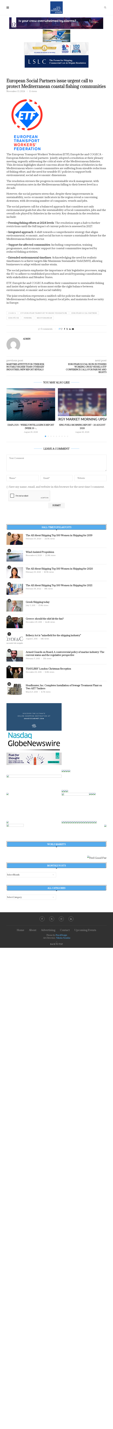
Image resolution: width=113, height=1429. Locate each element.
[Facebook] (42, 918)
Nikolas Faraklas (63, 938)
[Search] (105, 7)
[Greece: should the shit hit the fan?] (14, 622)
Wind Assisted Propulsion (40, 552)
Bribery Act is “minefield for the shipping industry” (53, 635)
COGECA (12, 313)
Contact (65, 930)
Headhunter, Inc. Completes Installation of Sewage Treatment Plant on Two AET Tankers (64, 687)
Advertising (48, 930)
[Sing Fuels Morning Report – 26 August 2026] (82, 404)
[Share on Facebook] (64, 329)
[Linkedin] (70, 918)
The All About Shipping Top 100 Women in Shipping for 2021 (59, 585)
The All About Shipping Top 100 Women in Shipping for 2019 (59, 535)
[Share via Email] (73, 329)
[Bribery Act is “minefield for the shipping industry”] (14, 639)
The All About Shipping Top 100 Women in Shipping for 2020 (59, 568)
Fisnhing (28, 318)
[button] (10, 412)
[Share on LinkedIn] (70, 329)
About (32, 930)
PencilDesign (61, 935)
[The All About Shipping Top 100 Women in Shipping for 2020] (14, 572)
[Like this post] (61, 329)
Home (20, 930)
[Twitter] (51, 918)
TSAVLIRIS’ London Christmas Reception (48, 668)
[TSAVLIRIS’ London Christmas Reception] (14, 672)
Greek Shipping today (37, 602)
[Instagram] (61, 918)
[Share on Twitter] (67, 329)
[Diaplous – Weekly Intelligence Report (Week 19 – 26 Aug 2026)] (30, 404)
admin (26, 339)
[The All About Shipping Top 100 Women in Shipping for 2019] (14, 539)
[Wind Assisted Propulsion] (14, 556)
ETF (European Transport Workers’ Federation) (43, 313)
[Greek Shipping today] (14, 606)
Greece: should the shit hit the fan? (45, 618)
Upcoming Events (85, 930)
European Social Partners (84, 313)
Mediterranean (44, 318)
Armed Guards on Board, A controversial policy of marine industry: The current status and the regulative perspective (65, 654)
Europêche (13, 318)
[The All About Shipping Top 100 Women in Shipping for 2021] (14, 589)
